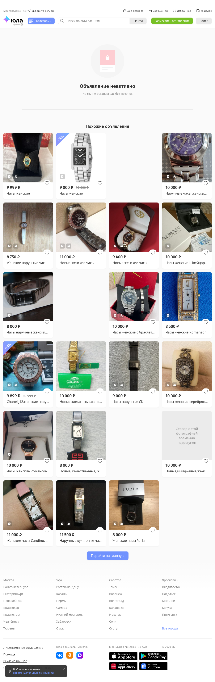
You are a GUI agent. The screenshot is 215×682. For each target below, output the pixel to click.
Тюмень (9, 628)
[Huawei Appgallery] (123, 666)
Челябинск (11, 621)
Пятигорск (169, 615)
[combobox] (94, 21)
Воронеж (115, 594)
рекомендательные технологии (33, 672)
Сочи (113, 621)
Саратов (115, 580)
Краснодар (11, 608)
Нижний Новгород (69, 615)
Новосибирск (12, 601)
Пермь (61, 601)
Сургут (114, 628)
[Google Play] (153, 656)
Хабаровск (63, 621)
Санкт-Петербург (15, 587)
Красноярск (11, 615)
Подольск (169, 594)
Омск (60, 628)
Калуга (167, 608)
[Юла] (13, 19)
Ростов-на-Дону (67, 587)
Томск (113, 587)
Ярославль (169, 580)
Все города (170, 628)
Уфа (59, 580)
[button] (47, 183)
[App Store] (123, 656)
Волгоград (116, 601)
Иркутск (115, 615)
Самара (61, 608)
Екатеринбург (13, 594)
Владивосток (171, 587)
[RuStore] (153, 666)
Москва (8, 580)
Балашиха (116, 608)
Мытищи (168, 601)
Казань (61, 594)
